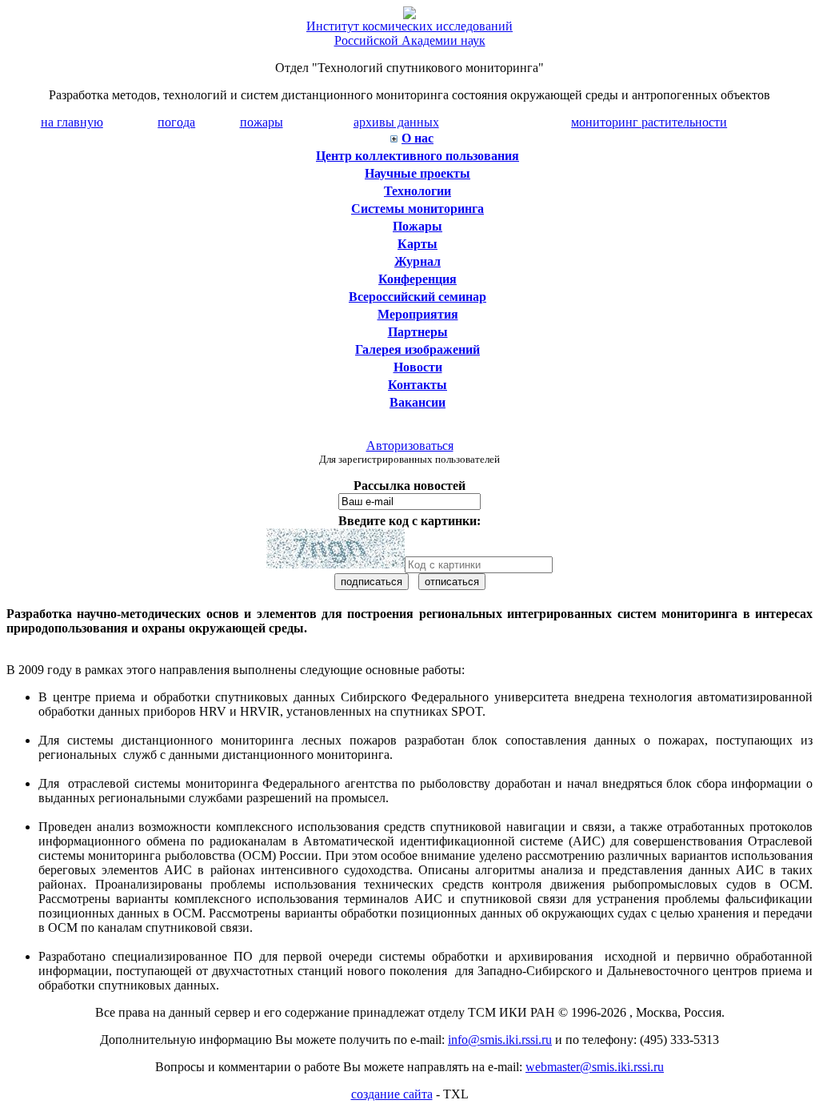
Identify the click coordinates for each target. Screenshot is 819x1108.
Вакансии (417, 402)
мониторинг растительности (649, 122)
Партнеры (418, 332)
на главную (72, 122)
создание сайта (392, 1094)
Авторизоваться (409, 445)
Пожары (417, 226)
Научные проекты (417, 173)
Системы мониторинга (417, 208)
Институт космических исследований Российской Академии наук (409, 33)
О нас (417, 138)
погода (176, 122)
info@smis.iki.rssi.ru (500, 1039)
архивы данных (396, 122)
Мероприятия (418, 314)
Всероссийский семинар (417, 296)
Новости (418, 367)
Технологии (417, 191)
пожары (261, 122)
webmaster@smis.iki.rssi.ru (594, 1067)
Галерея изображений (417, 349)
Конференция (417, 279)
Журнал (417, 261)
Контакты (417, 384)
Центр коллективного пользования (417, 156)
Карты (417, 244)
